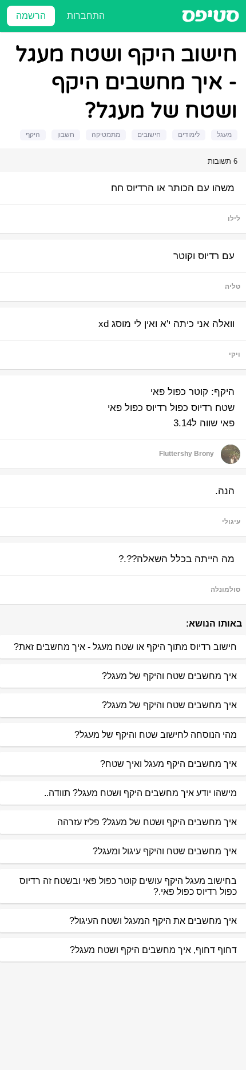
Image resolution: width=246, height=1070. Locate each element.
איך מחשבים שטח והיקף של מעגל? (169, 676)
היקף (33, 135)
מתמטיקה (106, 135)
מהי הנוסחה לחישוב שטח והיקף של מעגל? (155, 735)
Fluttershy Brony (186, 454)
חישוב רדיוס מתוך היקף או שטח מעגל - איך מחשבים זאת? (125, 647)
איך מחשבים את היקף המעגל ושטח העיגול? (153, 921)
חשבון (65, 135)
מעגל (224, 135)
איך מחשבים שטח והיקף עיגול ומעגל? (165, 851)
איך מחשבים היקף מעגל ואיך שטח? (168, 764)
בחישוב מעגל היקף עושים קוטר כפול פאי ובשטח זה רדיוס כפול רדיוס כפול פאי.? (128, 886)
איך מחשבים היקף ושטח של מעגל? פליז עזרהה (147, 822)
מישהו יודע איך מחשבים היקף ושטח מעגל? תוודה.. (140, 793)
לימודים (189, 135)
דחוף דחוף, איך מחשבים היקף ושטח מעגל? (153, 950)
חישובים (149, 135)
